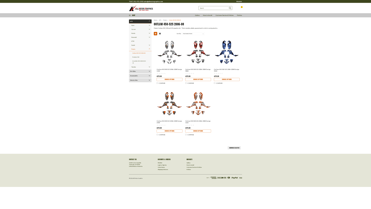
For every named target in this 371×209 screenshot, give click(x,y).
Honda (133, 33)
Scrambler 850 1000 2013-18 (139, 62)
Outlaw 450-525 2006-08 (138, 53)
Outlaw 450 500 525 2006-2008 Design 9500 (226, 70)
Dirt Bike (133, 71)
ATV (131, 21)
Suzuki (133, 45)
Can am (133, 29)
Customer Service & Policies (225, 15)
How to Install (207, 15)
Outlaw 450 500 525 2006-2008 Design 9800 (198, 70)
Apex (132, 25)
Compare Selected (234, 148)
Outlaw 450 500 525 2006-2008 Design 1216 (198, 122)
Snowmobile (134, 76)
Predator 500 (135, 57)
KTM (132, 41)
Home (155, 20)
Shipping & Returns (163, 169)
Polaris (133, 49)
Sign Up (164, 165)
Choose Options (169, 79)
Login (159, 165)
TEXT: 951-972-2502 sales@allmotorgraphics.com (146, 1)
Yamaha (133, 67)
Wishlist (239, 1)
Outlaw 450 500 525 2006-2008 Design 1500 (169, 70)
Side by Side (134, 80)
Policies (239, 15)
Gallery (197, 15)
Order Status (161, 167)
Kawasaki (134, 37)
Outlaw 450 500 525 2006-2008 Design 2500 (169, 122)
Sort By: (179, 33)
